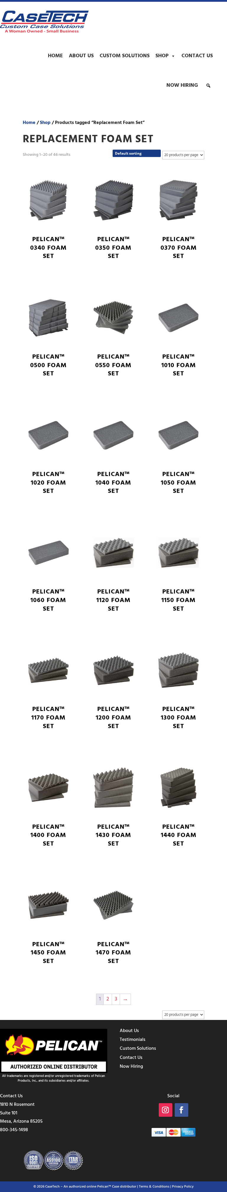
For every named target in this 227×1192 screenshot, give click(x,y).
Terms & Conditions (154, 1187)
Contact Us (197, 56)
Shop (161, 56)
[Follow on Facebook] (181, 1110)
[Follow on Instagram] (165, 1110)
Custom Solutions (125, 56)
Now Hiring (182, 85)
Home (55, 56)
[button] (208, 85)
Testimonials (132, 1040)
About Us (81, 56)
